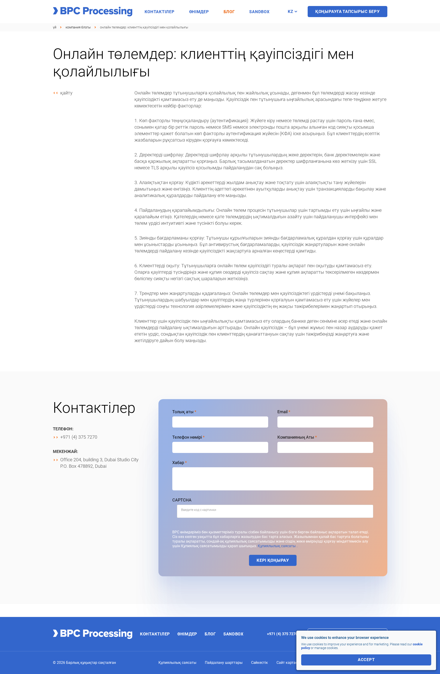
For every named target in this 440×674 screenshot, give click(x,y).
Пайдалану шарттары (224, 663)
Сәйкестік (259, 663)
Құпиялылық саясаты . (277, 546)
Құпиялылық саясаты (177, 663)
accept (366, 659)
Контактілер (160, 11)
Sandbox (259, 11)
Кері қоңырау (273, 560)
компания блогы (78, 27)
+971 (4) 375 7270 (78, 437)
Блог (229, 11)
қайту (66, 93)
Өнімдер (199, 11)
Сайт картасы (288, 663)
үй (54, 27)
